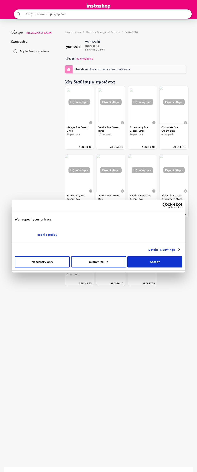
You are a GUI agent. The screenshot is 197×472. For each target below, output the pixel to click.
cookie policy (47, 234)
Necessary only (42, 262)
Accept (155, 262)
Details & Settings (161, 249)
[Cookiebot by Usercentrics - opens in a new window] (165, 205)
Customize (96, 262)
